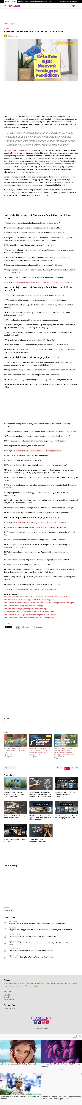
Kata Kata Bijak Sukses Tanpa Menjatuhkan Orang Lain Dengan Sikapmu (30, 615)
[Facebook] (35, 1022)
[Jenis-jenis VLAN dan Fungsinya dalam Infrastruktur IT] (15, 807)
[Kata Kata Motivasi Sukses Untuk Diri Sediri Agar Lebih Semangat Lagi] (15, 740)
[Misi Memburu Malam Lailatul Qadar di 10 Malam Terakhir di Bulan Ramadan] (41, 807)
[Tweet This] (61, 767)
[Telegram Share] (72, 767)
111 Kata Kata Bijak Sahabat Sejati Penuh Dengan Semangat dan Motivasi (42, 282)
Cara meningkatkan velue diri (15, 150)
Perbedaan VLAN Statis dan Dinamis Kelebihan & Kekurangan (65, 794)
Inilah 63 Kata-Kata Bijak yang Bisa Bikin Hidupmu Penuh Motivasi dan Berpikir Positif (39, 750)
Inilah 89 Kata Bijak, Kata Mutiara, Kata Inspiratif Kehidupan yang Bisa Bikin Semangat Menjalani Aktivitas (64, 751)
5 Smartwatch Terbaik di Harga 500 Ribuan (15, 840)
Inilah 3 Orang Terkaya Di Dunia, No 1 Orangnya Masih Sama (66, 817)
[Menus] (5, 5)
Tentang (7, 995)
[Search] (77, 5)
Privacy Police (9, 999)
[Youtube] (47, 1022)
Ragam (6, 28)
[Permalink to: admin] (5, 36)
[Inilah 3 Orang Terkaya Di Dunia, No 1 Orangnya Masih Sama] (66, 807)
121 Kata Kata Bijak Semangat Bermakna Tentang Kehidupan (37, 450)
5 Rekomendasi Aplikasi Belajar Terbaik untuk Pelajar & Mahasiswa (32, 936)
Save (68, 768)
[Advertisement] (42, 15)
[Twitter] (39, 1022)
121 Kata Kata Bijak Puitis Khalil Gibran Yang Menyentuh (35, 589)
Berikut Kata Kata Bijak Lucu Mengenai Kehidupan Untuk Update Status (29, 612)
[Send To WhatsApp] (76, 767)
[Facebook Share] (57, 767)
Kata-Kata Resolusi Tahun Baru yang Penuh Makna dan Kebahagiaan (28, 600)
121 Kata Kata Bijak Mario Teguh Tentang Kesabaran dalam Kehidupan (41, 522)
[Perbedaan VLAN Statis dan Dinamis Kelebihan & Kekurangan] (66, 783)
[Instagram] (43, 1022)
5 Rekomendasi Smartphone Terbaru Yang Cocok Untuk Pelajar (31, 957)
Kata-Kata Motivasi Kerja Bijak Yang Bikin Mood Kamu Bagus (26, 609)
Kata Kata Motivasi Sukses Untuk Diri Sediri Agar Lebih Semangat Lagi (29, 618)
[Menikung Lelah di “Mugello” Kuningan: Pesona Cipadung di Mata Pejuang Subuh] (15, 783)
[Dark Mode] (73, 5)
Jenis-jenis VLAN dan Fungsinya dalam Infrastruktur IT (15, 817)
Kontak (6, 997)
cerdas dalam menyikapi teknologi (45, 161)
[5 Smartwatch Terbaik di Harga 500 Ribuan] (15, 830)
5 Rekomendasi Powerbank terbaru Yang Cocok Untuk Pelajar (50, 2)
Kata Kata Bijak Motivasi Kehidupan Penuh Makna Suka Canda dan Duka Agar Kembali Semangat (39, 603)
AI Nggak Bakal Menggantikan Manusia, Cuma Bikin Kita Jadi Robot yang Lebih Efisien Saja (40, 794)
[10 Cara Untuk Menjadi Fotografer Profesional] (41, 830)
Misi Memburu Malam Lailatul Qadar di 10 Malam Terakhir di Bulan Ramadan (40, 818)
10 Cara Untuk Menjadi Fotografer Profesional (37, 840)
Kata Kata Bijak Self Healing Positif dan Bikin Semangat (23, 606)
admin (10, 35)
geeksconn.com (9, 1008)
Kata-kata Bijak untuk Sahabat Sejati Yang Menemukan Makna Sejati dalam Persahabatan (36, 597)
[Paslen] (14, 5)
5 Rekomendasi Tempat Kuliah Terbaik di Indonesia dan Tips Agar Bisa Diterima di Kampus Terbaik (41, 944)
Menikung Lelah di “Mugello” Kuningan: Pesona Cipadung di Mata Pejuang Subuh (14, 794)
